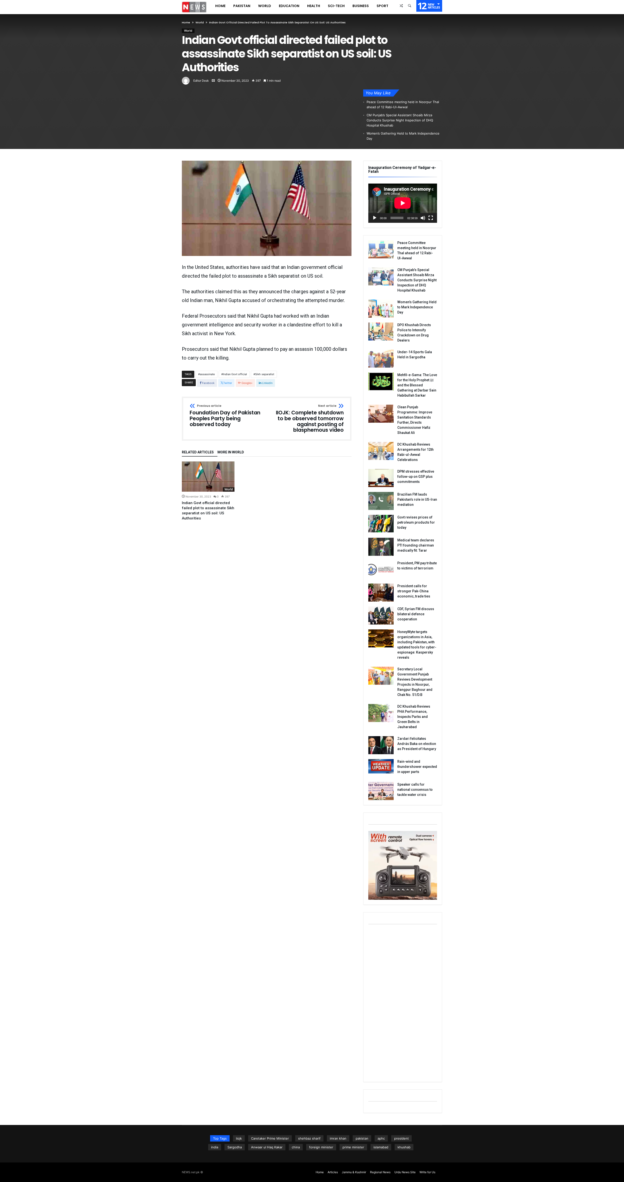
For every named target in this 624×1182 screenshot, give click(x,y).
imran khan (338, 1138)
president (401, 1138)
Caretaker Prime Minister (270, 1138)
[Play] (374, 217)
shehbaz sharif (309, 1138)
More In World (230, 452)
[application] (402, 203)
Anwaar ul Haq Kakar (267, 1147)
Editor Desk (201, 80)
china (296, 1147)
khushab (404, 1147)
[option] (208, 491)
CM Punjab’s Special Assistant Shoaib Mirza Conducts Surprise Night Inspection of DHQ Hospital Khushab (400, 120)
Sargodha (234, 1147)
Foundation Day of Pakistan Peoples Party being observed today (225, 415)
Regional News (380, 1172)
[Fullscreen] (430, 217)
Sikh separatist (264, 374)
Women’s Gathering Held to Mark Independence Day (403, 135)
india (214, 1147)
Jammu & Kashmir (354, 1172)
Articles (333, 1172)
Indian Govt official (235, 374)
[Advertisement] (402, 1004)
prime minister (353, 1147)
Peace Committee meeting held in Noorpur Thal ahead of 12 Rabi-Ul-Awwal (403, 104)
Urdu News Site (405, 1172)
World (199, 22)
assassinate (207, 374)
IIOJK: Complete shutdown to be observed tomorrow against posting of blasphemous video (310, 418)
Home (186, 22)
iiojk (239, 1138)
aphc (381, 1138)
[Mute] (422, 217)
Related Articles (198, 452)
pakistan (362, 1138)
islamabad (380, 1147)
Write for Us (427, 1172)
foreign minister (321, 1147)
